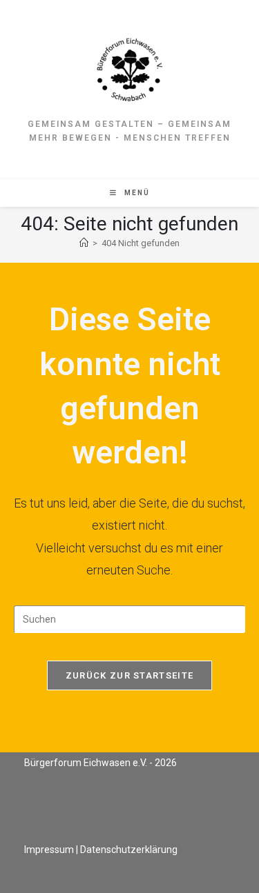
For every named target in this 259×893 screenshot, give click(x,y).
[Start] (83, 243)
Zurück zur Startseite (129, 675)
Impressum (49, 849)
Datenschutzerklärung (129, 849)
